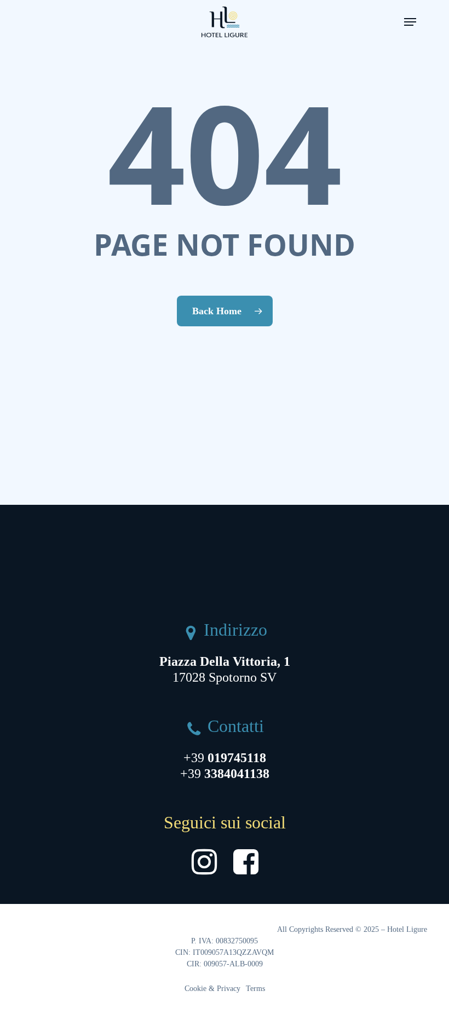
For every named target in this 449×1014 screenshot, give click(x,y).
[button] (410, 21)
